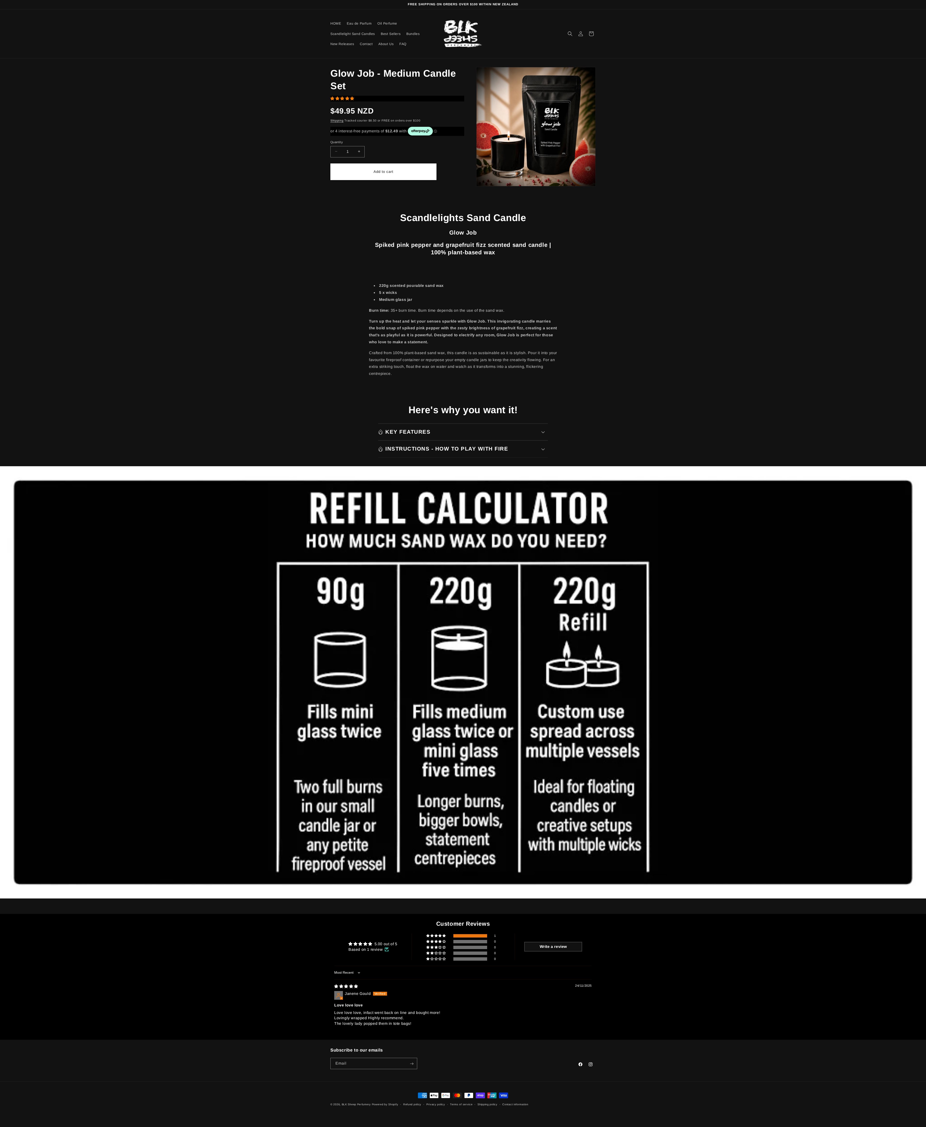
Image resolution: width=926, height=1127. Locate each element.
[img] (346, 986)
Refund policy (412, 1104)
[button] (570, 33)
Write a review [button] (553, 947)
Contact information (515, 1104)
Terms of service (461, 1104)
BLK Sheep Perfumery (356, 1104)
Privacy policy (435, 1104)
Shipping (337, 120)
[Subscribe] (411, 1063)
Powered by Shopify (385, 1104)
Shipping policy (487, 1104)
